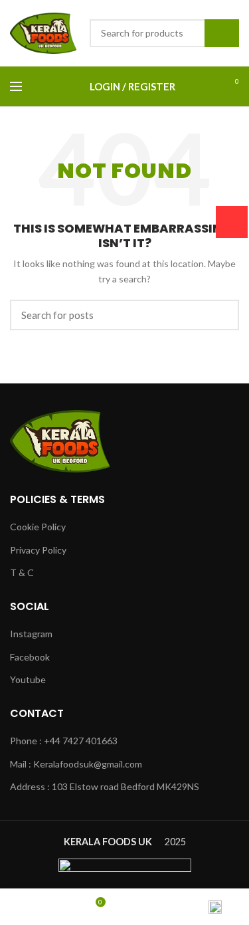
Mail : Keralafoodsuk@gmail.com (76, 764)
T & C (22, 572)
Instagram (31, 633)
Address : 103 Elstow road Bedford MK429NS (104, 786)
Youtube (28, 679)
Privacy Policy (38, 550)
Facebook (30, 657)
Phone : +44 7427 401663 (64, 740)
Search (222, 33)
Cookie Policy (38, 526)
